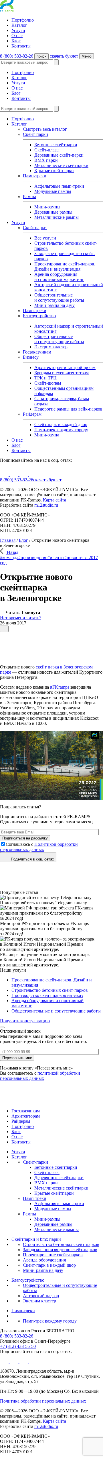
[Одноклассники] (3, 636)
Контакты (21, 45)
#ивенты (55, 557)
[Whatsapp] (3, 657)
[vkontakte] (14, 474)
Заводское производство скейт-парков (60, 1249)
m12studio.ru (46, 505)
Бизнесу (31, 357)
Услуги (18, 30)
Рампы (29, 196)
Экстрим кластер (51, 346)
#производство (32, 557)
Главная (7, 540)
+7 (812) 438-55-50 (18, 1346)
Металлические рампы (56, 217)
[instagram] (24, 474)
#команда (9, 557)
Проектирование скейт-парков (53, 1254)
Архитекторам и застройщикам (65, 367)
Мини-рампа (46, 434)
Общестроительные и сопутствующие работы (59, 297)
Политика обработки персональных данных (43, 1401)
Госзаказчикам (37, 351)
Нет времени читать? (20, 617)
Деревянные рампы (53, 212)
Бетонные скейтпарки (55, 144)
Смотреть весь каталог (45, 129)
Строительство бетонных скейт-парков (49, 990)
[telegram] (33, 474)
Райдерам (32, 414)
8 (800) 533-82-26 (16, 56)
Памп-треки (34, 175)
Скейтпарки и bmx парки (36, 1239)
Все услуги (45, 237)
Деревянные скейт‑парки (59, 155)
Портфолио (22, 20)
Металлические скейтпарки (61, 165)
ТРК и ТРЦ (45, 377)
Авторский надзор (41, 1295)
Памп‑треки (34, 310)
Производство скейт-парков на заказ (47, 995)
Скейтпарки (35, 227)
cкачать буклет (64, 56)
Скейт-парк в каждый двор (60, 424)
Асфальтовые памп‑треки (59, 186)
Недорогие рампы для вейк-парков (68, 408)
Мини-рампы (47, 206)
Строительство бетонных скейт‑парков (61, 1244)
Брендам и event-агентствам (61, 372)
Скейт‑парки (35, 1162)
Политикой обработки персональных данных (39, 847)
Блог (16, 40)
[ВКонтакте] (3, 643)
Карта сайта (54, 499)
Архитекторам (25, 1116)
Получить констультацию (25, 1020)
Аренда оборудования (44, 1259)
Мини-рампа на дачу (54, 305)
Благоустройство (39, 315)
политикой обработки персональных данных (40, 1076)
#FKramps (59, 687)
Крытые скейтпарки (54, 170)
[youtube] (5, 474)
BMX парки (46, 160)
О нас (17, 35)
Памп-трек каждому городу (61, 429)
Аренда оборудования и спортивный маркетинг (59, 277)
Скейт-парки (35, 134)
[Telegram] (3, 650)
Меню (87, 56)
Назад (12, 552)
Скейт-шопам (47, 383)
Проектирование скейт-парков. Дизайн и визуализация (64, 266)
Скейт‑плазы (47, 149)
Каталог (19, 25)
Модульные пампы (52, 191)
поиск (41, 56)
